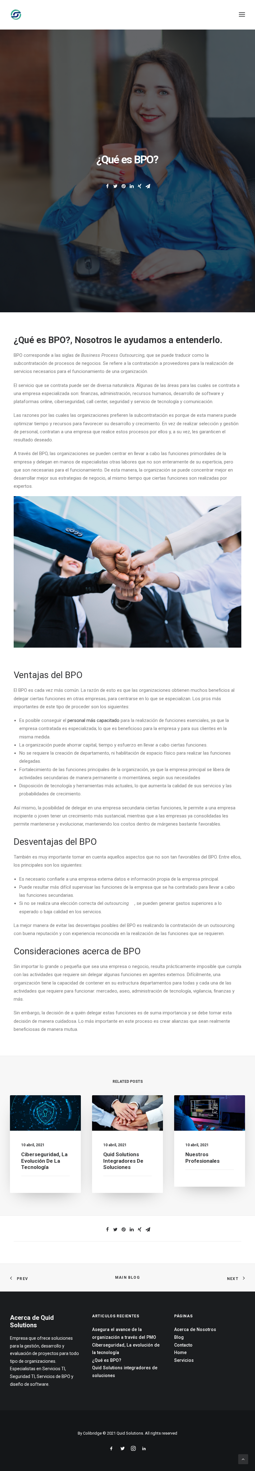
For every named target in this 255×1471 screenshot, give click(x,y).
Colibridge (92, 1433)
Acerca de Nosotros (195, 1329)
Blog (179, 1337)
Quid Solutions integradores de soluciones (123, 1160)
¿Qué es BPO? (106, 1360)
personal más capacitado (93, 720)
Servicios (184, 1360)
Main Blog (127, 1277)
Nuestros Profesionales (202, 1157)
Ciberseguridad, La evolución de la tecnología (44, 1160)
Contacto (183, 1345)
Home (180, 1352)
